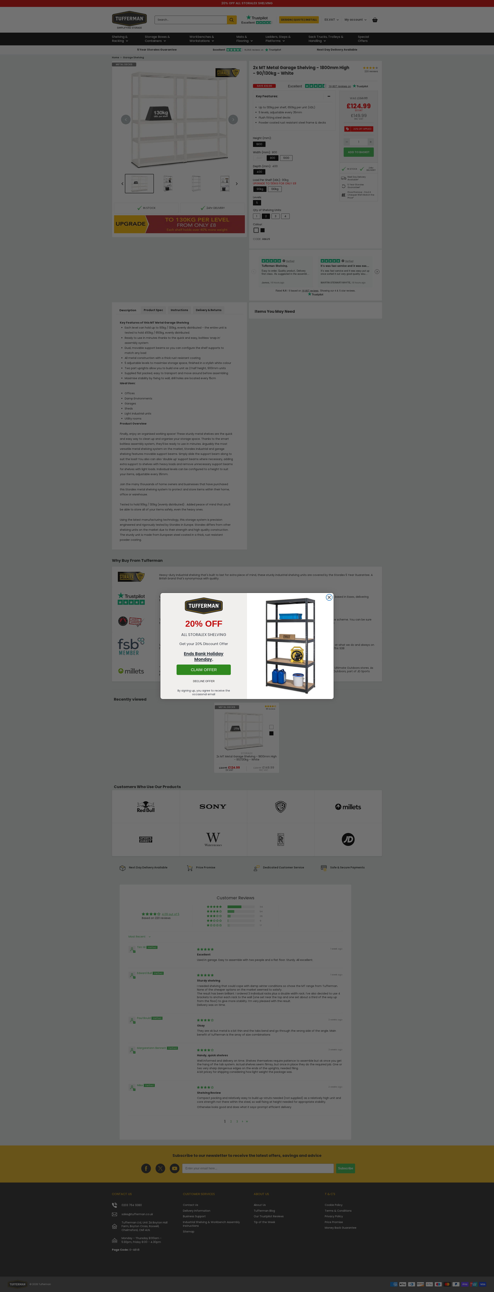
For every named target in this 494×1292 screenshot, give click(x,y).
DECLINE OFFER (204, 681)
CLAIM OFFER (204, 670)
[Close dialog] (329, 597)
